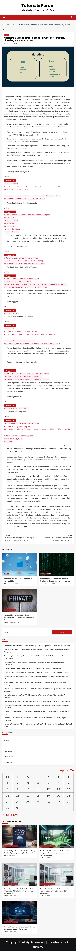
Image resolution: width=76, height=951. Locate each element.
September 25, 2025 (14, 622)
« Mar (6, 814)
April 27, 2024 (14, 44)
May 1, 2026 (12, 855)
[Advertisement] (38, 91)
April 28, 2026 (49, 857)
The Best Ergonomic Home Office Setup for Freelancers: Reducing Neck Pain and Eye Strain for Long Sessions (37, 712)
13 (58, 789)
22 (7, 802)
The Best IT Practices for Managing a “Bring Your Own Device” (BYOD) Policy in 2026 (33, 668)
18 (38, 795)
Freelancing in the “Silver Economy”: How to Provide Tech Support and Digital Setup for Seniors (37, 701)
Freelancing (8, 751)
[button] (4, 17)
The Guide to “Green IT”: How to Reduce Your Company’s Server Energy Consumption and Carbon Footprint (37, 651)
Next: (58, 537)
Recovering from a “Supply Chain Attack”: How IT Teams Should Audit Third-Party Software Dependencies (35, 657)
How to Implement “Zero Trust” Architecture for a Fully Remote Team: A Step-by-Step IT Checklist (34, 696)
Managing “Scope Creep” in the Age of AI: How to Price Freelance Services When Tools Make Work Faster (38, 725)
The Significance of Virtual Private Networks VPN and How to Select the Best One (19, 617)
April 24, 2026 (49, 895)
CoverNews (55, 942)
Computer (48, 573)
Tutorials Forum (38, 5)
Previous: (19, 537)
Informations (13, 610)
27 (58, 802)
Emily (7, 44)
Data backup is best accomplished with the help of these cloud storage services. (55, 579)
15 (7, 795)
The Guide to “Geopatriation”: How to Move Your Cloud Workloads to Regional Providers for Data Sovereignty (38, 690)
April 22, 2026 (13, 931)
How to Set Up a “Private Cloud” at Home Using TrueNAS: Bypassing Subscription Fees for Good (37, 646)
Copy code (10, 180)
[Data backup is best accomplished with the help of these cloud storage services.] (56, 564)
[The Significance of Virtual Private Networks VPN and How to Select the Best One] (19, 600)
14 (68, 789)
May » (15, 814)
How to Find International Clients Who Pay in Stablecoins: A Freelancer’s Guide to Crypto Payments (35, 719)
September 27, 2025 (51, 583)
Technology (8, 762)
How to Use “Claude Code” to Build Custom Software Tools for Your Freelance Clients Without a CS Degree (37, 706)
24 (27, 802)
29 (7, 808)
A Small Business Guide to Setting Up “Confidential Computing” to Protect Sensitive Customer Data (36, 677)
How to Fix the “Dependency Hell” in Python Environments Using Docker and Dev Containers (36, 672)
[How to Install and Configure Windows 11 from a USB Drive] (19, 564)
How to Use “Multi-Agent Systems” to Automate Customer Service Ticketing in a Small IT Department (34, 663)
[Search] (71, 17)
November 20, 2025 (14, 583)
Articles (6, 35)
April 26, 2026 (13, 895)
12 (48, 789)
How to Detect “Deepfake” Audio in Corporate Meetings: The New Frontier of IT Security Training (35, 683)
